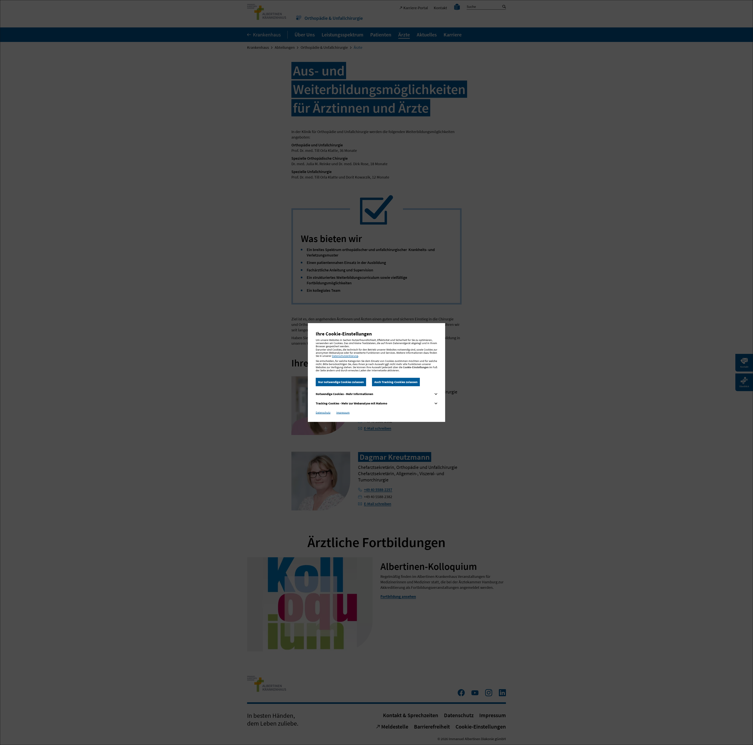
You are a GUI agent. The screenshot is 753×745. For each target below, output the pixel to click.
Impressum (343, 412)
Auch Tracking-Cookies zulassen (395, 382)
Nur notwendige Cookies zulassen (341, 382)
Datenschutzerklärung (345, 356)
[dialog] (376, 372)
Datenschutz (323, 412)
